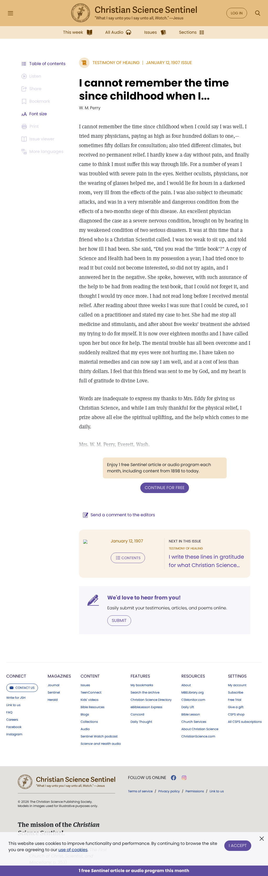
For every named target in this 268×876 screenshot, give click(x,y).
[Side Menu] (10, 13)
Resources (193, 676)
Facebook (13, 727)
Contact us (25, 687)
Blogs (85, 714)
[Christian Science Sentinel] (134, 13)
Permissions (195, 791)
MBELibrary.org (192, 692)
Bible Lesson (190, 714)
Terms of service (140, 791)
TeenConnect (91, 692)
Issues (85, 685)
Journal (53, 685)
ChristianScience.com (198, 736)
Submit (119, 620)
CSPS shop (236, 714)
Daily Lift (187, 707)
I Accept (238, 846)
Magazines (59, 676)
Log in (237, 13)
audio (101, 743)
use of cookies (72, 850)
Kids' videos (89, 699)
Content (90, 676)
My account (237, 685)
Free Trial (234, 699)
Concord (137, 714)
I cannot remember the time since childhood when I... (154, 89)
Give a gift (235, 707)
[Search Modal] (257, 13)
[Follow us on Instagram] (184, 778)
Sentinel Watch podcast (99, 736)
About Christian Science (199, 729)
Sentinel (54, 692)
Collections (89, 721)
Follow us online (147, 778)
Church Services (193, 721)
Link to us (13, 705)
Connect (16, 676)
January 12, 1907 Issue (169, 63)
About (186, 685)
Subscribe (235, 692)
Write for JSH (15, 697)
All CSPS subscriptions (245, 721)
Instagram (14, 734)
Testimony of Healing (116, 63)
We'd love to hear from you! (144, 597)
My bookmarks (142, 685)
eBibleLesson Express (146, 707)
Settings (237, 676)
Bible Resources (92, 707)
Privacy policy (169, 791)
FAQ (9, 712)
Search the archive (145, 692)
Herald (53, 699)
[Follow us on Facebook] (173, 778)
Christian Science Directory (151, 699)
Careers (12, 719)
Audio (85, 729)
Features (140, 676)
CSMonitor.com (193, 699)
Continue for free (165, 488)
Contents (131, 557)
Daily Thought (141, 721)
